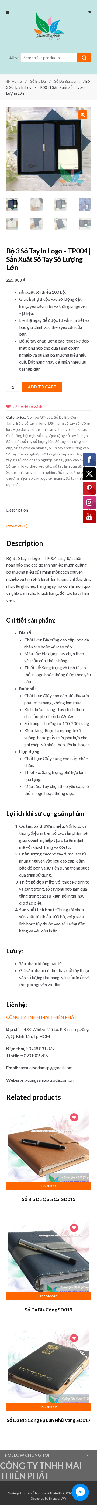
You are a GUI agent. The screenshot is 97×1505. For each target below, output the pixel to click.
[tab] (48, 510)
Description (17, 509)
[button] (48, 27)
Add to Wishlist (74, 1118)
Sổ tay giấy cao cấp (70, 460)
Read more (49, 1186)
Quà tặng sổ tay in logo (68, 435)
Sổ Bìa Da (38, 81)
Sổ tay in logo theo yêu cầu (28, 466)
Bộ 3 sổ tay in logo (31, 423)
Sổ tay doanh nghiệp (23, 454)
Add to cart (42, 386)
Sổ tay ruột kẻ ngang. (46, 478)
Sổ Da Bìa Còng (67, 81)
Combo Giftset (39, 417)
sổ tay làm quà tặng (69, 466)
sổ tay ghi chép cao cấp (61, 454)
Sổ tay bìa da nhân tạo (32, 447)
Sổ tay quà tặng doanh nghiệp (31, 472)
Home (17, 81)
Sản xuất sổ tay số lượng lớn (30, 441)
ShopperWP (57, 1498)
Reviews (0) (16, 525)
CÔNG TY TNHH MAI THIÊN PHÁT (41, 1017)
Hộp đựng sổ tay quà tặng (35, 429)
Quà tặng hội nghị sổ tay (26, 435)
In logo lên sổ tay (72, 429)
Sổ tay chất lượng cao (71, 447)
